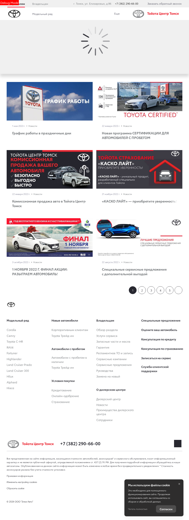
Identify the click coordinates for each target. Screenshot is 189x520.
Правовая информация (20, 475)
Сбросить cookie (15, 488)
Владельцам (40, 4)
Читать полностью (137, 508)
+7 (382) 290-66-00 (126, 3)
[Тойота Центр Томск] (157, 14)
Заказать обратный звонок (164, 3)
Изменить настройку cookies (22, 481)
